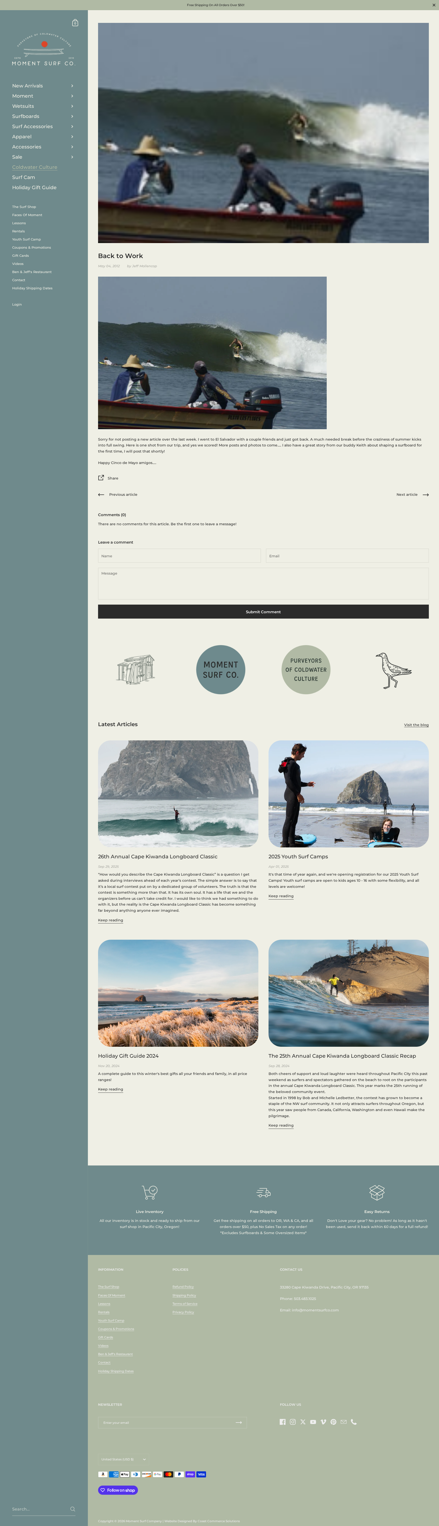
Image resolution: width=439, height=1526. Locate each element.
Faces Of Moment (111, 1295)
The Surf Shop (108, 1287)
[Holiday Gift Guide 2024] (178, 993)
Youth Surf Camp (111, 1320)
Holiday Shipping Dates (116, 1371)
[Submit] (72, 1509)
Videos (103, 1346)
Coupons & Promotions (116, 1329)
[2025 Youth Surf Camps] (349, 793)
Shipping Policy (184, 1295)
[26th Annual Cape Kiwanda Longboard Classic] (178, 793)
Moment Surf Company (144, 1521)
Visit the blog (416, 725)
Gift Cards (105, 1337)
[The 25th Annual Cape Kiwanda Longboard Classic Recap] (349, 993)
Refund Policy (183, 1287)
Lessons (104, 1304)
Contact (104, 1362)
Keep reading (110, 920)
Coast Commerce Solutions (219, 1521)
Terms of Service (185, 1304)
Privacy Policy (183, 1312)
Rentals (103, 1312)
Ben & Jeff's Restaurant (115, 1354)
